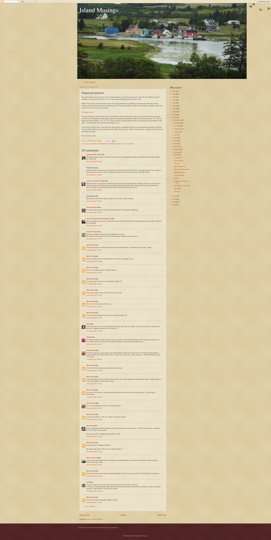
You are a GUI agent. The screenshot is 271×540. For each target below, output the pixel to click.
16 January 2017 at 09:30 (94, 212)
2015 (174, 199)
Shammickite (90, 350)
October (177, 126)
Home (123, 515)
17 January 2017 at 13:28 (94, 370)
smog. (123, 144)
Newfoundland (102, 144)
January (177, 152)
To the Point (177, 158)
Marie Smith (90, 245)
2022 (174, 103)
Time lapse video (87, 112)
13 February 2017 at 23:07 (94, 491)
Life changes (89, 82)
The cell (176, 163)
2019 (174, 112)
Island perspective (179, 172)
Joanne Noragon (91, 207)
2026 (174, 91)
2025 (174, 94)
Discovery (177, 191)
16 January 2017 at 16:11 (94, 272)
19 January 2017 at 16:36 (94, 436)
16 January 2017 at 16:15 (94, 318)
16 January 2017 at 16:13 (94, 306)
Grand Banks (93, 144)
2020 (174, 109)
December (177, 120)
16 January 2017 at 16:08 (94, 261)
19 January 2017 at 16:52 (94, 451)
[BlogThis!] (109, 141)
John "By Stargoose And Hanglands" (98, 218)
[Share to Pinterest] (115, 141)
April (175, 143)
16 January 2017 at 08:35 (94, 190)
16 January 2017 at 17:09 (94, 331)
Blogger (145, 536)
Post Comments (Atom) (95, 519)
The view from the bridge (181, 169)
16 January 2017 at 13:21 (94, 239)
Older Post (161, 515)
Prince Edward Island (114, 144)
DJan (88, 324)
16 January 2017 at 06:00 (94, 161)
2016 (174, 196)
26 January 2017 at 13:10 (94, 465)
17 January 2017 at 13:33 (94, 397)
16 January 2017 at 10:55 (94, 225)
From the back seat (180, 166)
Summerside (130, 144)
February (177, 149)
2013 (174, 205)
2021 (174, 106)
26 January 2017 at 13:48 (94, 476)
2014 (174, 202)
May (175, 140)
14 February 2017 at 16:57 (94, 502)
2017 (174, 117)
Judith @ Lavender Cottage (95, 181)
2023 (174, 100)
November (177, 123)
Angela (88, 337)
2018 (174, 115)
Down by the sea (91, 457)
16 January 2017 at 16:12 (94, 295)
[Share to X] (111, 141)
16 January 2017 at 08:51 (94, 201)
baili (87, 482)
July (175, 135)
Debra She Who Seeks (93, 154)
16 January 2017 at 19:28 (94, 344)
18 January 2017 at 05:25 (94, 408)
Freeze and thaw (179, 175)
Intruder (176, 178)
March (176, 146)
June (176, 137)
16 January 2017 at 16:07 (94, 250)
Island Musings (98, 10)
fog (87, 144)
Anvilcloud (89, 425)
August (176, 132)
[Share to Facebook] (113, 141)
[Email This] (107, 141)
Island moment (178, 160)
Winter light (177, 155)
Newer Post (84, 515)
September (177, 129)
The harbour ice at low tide (182, 185)
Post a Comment (89, 506)
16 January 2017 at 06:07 (94, 175)
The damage (177, 188)
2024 (174, 97)
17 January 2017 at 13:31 (94, 384)
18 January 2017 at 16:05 (94, 419)
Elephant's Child (91, 232)
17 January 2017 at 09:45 (94, 359)
